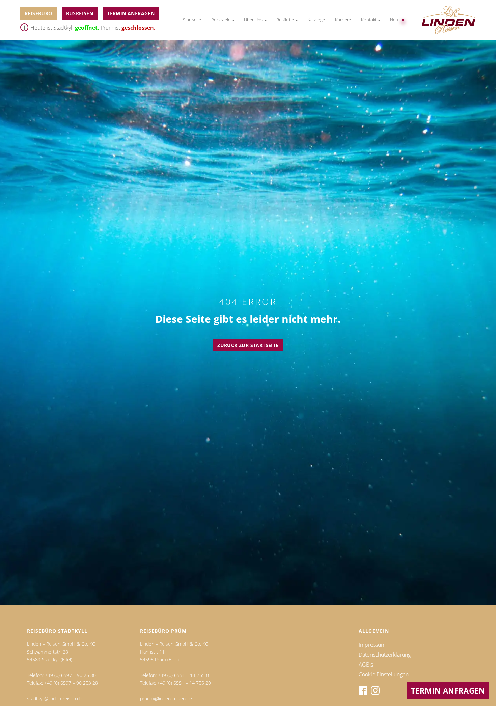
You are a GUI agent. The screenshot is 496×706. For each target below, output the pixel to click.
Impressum (372, 644)
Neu (394, 20)
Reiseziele (220, 20)
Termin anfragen (131, 13)
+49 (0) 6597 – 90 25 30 (70, 675)
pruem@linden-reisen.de (166, 698)
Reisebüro (38, 13)
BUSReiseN (79, 13)
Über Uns (253, 20)
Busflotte (285, 20)
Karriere (343, 20)
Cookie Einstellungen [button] (384, 674)
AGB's (366, 664)
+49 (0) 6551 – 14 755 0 (183, 675)
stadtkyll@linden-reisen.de (54, 698)
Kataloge (316, 20)
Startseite (192, 20)
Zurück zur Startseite (247, 345)
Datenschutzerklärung (385, 654)
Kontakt (368, 20)
